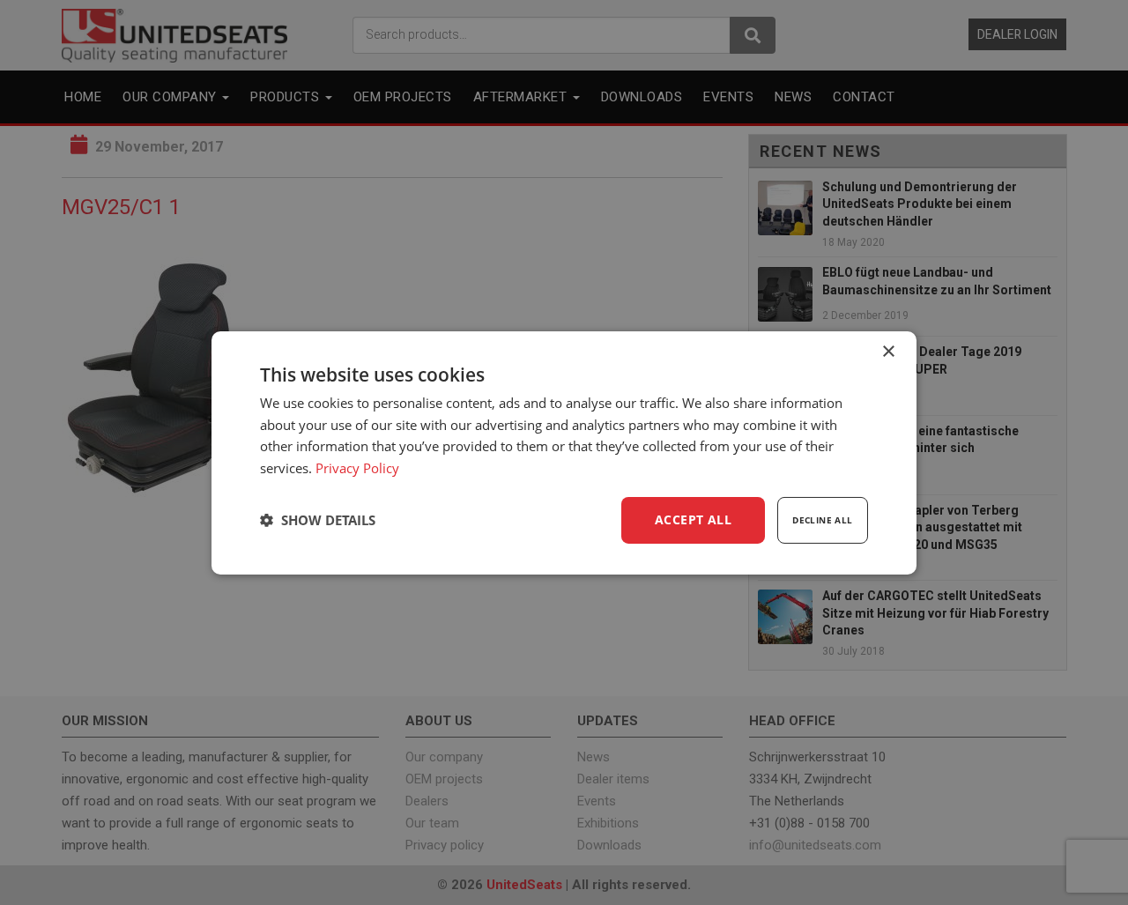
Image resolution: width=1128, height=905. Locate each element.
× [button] (887, 351)
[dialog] (564, 452)
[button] (317, 520)
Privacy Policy (357, 468)
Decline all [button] (822, 520)
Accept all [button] (693, 519)
